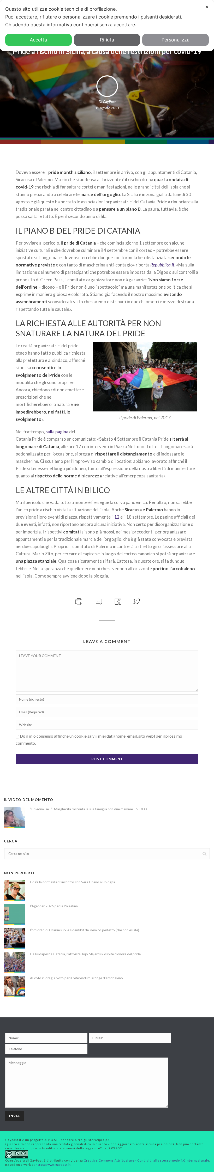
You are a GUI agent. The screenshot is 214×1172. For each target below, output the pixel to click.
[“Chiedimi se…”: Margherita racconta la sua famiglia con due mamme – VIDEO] (14, 817)
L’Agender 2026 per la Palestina (54, 906)
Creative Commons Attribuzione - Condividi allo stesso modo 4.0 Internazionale (146, 1160)
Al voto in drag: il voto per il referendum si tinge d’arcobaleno (76, 978)
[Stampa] (78, 601)
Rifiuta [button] (107, 39)
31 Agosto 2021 (107, 108)
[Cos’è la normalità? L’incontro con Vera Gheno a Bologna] (14, 890)
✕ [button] (207, 7)
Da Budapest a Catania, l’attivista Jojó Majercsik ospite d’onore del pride (85, 954)
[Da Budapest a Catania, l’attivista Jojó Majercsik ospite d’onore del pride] (14, 962)
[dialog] (107, 25)
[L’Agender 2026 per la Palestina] (14, 914)
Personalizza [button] (175, 39)
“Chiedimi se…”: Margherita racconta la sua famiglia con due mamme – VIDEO (88, 809)
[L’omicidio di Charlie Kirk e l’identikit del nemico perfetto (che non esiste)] (14, 938)
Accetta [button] (38, 39)
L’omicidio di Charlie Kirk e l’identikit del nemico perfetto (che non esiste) (84, 930)
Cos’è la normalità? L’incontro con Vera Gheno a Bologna (72, 882)
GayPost (109, 101)
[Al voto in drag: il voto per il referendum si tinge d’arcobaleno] (14, 986)
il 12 (115, 517)
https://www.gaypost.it (53, 1164)
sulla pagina (57, 431)
